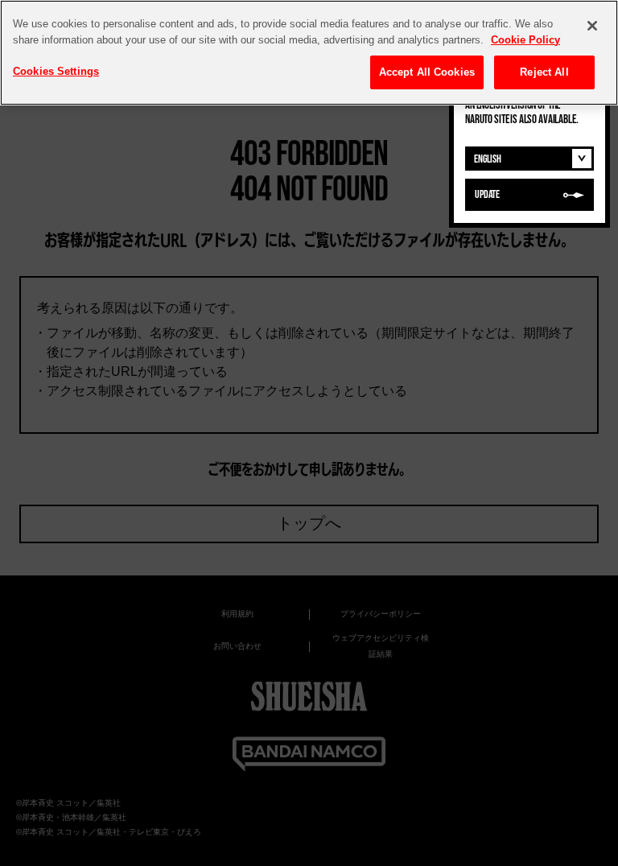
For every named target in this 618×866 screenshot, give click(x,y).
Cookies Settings (56, 71)
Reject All (544, 72)
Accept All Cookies (427, 72)
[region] (309, 52)
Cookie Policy (525, 40)
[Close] (592, 25)
